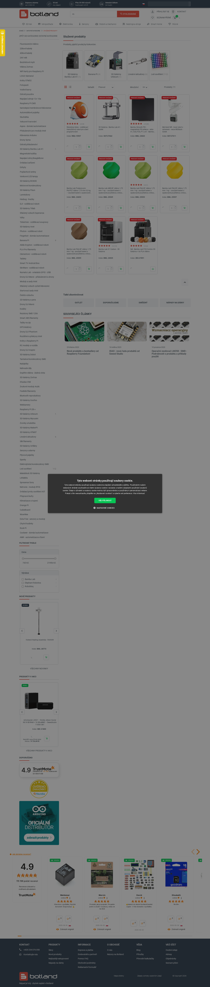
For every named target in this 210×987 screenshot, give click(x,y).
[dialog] (105, 493)
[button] (105, 508)
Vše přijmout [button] (105, 501)
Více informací (139, 493)
